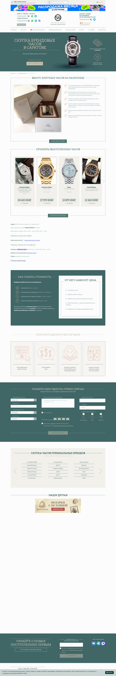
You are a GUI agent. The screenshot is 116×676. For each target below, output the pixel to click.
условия (53, 423)
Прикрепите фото (47, 419)
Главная (14, 29)
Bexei (84, 471)
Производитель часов (19, 397)
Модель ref (16, 403)
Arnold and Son (58, 462)
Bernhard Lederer (84, 468)
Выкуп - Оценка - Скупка (26, 13)
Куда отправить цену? (88, 411)
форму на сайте (33, 288)
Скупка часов (21, 24)
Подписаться (71, 655)
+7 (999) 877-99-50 (84, 19)
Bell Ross (84, 465)
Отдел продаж (22, 18)
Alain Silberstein (32, 465)
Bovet (84, 478)
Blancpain (84, 475)
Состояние (16, 416)
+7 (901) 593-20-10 (21, 16)
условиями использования (10, 673)
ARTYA (58, 465)
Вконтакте (94, 643)
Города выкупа (22, 73)
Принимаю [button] (109, 672)
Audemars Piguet (58, 468)
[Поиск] (49, 2)
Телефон (83, 404)
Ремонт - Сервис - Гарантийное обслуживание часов (87, 15)
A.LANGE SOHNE (32, 462)
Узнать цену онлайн (58, 141)
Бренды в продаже (55, 29)
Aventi (58, 471)
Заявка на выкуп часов (34, 63)
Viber (34, 253)
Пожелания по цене (87, 397)
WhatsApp (32, 16)
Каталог (23, 29)
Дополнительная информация (52, 397)
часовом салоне (42, 300)
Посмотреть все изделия (58, 215)
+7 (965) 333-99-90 (22, 20)
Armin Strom (32, 478)
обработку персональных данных (63, 425)
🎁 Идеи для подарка (37, 29)
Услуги (81, 29)
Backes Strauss (58, 478)
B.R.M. (58, 475)
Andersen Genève (32, 468)
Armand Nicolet (31, 475)
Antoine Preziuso (32, 471)
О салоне (91, 29)
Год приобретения (18, 409)
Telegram (35, 16)
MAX (39, 21)
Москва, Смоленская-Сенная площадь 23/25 (24, 3)
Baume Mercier (84, 462)
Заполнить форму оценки (32, 240)
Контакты (101, 29)
